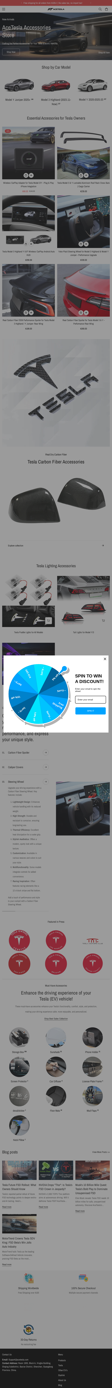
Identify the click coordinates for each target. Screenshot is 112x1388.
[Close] (105, 658)
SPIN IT (90, 711)
